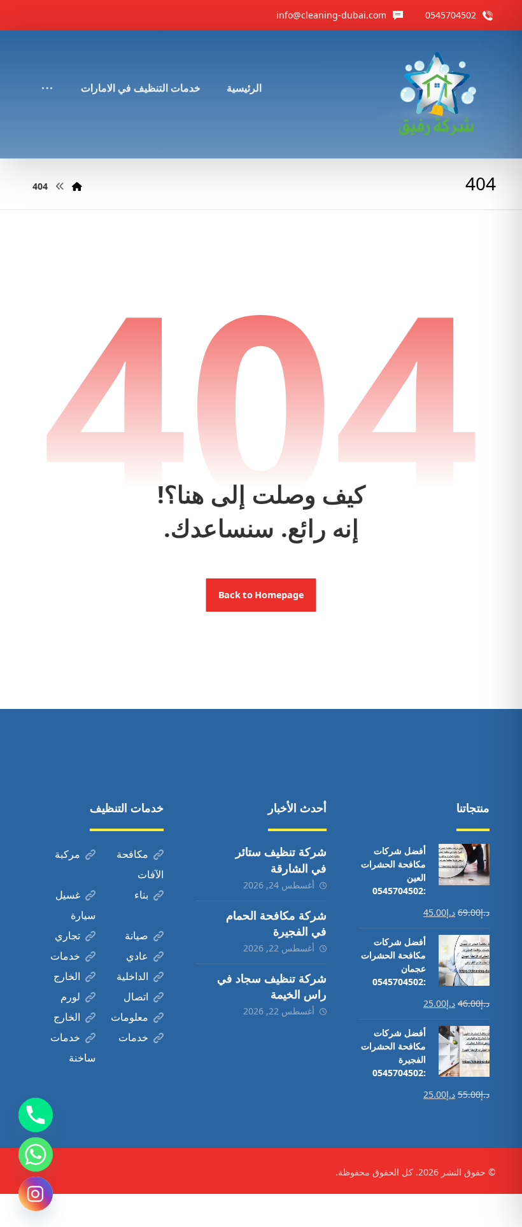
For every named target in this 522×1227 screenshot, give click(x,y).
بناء (141, 895)
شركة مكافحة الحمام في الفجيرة (276, 923)
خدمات (65, 956)
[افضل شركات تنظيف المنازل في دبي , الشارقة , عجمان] (436, 94)
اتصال (135, 997)
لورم (70, 997)
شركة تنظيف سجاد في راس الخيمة (272, 986)
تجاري (67, 936)
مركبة (67, 854)
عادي (137, 956)
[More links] (47, 71)
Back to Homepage (261, 595)
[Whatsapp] (35, 1154)
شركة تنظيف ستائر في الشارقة (281, 859)
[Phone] (35, 1115)
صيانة (136, 936)
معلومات (129, 1017)
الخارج (66, 976)
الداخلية (132, 976)
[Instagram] (35, 1194)
